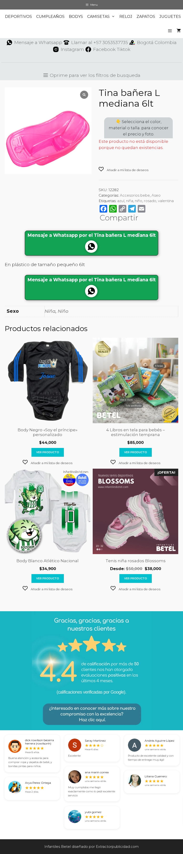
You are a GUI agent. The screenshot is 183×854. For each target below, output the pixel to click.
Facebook (104, 49)
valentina (166, 201)
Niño (63, 311)
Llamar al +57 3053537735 (99, 42)
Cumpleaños (50, 16)
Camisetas (98, 16)
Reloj (125, 16)
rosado (150, 201)
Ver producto (47, 452)
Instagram (72, 49)
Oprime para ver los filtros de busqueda (94, 75)
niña (129, 201)
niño (138, 201)
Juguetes (170, 16)
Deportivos (18, 16)
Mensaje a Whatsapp (38, 42)
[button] (123, 169)
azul (120, 201)
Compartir (119, 218)
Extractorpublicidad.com (117, 846)
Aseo (156, 195)
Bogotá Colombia (157, 42)
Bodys (76, 16)
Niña (50, 311)
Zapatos (146, 16)
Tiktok (123, 49)
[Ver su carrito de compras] (178, 31)
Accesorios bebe (135, 195)
